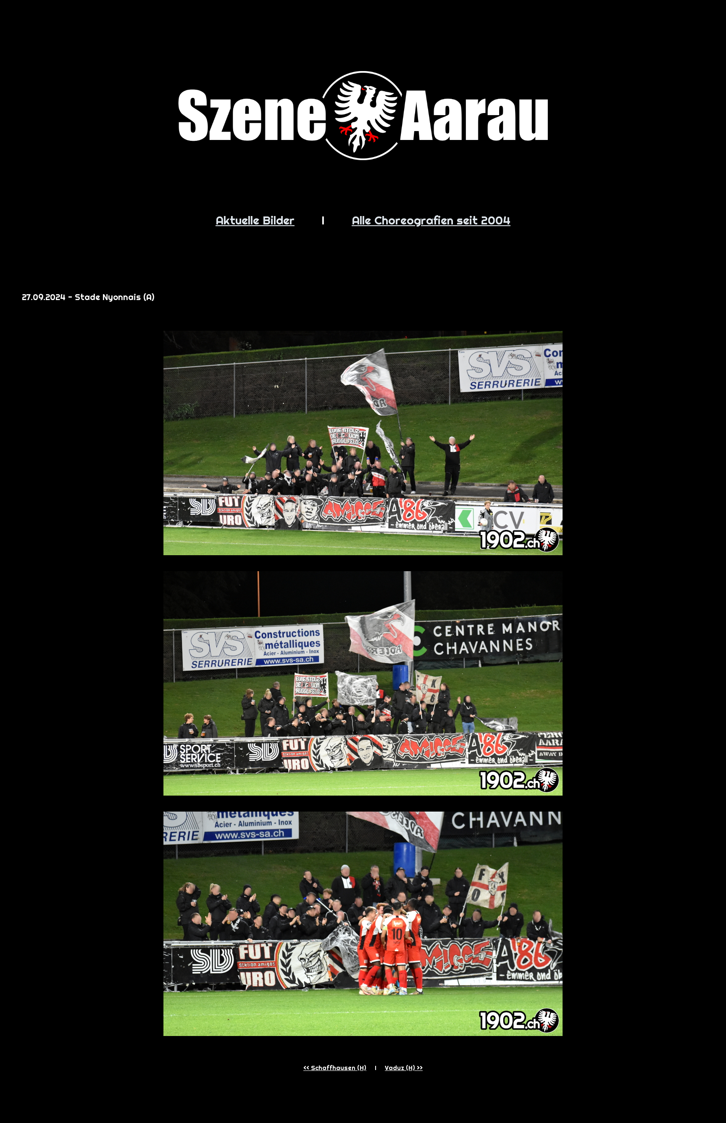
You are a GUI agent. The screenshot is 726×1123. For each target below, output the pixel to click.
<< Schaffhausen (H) (334, 1068)
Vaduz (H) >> (404, 1068)
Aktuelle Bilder (255, 220)
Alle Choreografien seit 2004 (431, 220)
